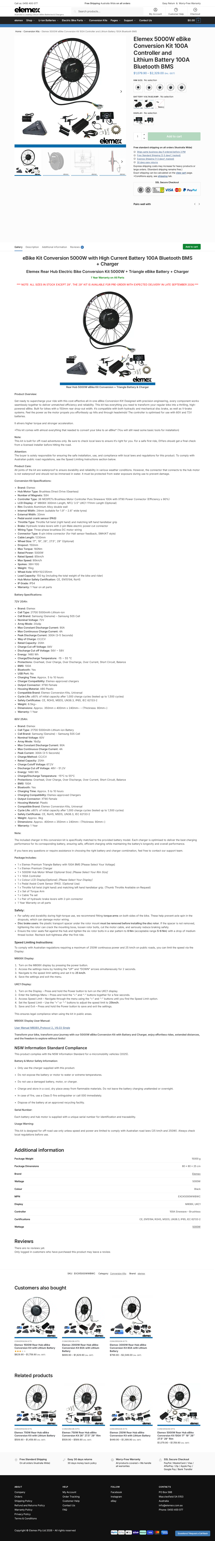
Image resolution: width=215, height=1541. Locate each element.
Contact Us (69, 1505)
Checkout (195, 14)
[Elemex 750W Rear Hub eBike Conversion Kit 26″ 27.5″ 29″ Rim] (83, 1404)
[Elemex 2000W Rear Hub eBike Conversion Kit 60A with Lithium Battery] (83, 1316)
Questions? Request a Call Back (193, 1533)
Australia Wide (107, 3)
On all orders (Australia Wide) (35, 1463)
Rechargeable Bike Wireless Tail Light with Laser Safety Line (193, 217)
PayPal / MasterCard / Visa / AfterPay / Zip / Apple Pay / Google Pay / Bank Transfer (179, 1466)
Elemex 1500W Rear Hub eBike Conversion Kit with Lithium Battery (34, 1346)
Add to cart (174, 136)
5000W (196, 1226)
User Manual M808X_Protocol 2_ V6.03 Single (42, 1027)
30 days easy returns (147, 162)
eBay (113, 1500)
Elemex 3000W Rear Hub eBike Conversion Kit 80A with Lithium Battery (128, 1348)
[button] (194, 20)
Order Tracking (71, 1496)
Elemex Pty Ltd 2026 (40, 1530)
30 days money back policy (82, 1463)
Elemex (196, 1173)
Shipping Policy (23, 1500)
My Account (155, 14)
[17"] (138, 87)
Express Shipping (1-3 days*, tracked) (155, 158)
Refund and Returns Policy (29, 1505)
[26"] (160, 87)
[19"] (149, 87)
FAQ (65, 1509)
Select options (36, 1361)
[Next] (199, 204)
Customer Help (176, 14)
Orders (18, 1496)
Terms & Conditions (25, 1518)
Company (19, 1492)
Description (32, 247)
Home (18, 31)
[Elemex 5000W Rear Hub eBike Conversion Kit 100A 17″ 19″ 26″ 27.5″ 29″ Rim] (178, 1404)
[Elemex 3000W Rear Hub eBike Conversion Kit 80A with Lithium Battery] (131, 1316)
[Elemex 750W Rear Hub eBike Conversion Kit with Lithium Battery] (35, 1404)
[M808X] (138, 120)
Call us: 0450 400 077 (26, 3)
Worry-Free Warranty (190, 3)
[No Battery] (160, 104)
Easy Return (168, 3)
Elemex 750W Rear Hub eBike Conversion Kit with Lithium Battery (34, 1434)
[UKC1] (149, 120)
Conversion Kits (31, 31)
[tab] (19, 247)
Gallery (18, 247)
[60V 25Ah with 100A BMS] (138, 104)
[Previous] (195, 204)
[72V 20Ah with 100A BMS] (149, 104)
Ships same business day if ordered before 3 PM (161, 151)
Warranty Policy (23, 1509)
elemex (141, 1273)
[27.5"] (171, 87)
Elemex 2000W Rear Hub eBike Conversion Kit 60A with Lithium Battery (80, 1348)
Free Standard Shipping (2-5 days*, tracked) (159, 155)
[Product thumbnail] (143, 223)
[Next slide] (121, 91)
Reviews (76, 247)
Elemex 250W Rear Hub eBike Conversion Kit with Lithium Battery (130, 1434)
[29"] (181, 87)
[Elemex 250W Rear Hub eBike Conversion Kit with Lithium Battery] (131, 1404)
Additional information (54, 247)
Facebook (116, 1492)
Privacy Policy (22, 1513)
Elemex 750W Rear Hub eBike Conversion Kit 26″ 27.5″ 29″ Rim (81, 1434)
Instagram (116, 1496)
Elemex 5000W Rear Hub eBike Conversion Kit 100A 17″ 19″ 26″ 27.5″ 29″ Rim (176, 1435)
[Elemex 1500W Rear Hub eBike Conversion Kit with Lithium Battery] (35, 1316)
